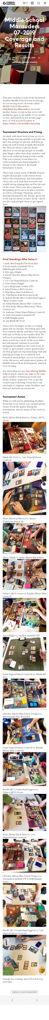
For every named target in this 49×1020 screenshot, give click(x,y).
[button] (25, 3)
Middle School (29, 62)
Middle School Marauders (24, 992)
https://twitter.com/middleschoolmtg (21, 123)
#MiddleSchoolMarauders (16, 109)
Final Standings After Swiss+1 (20, 259)
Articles (16, 62)
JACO (14, 58)
